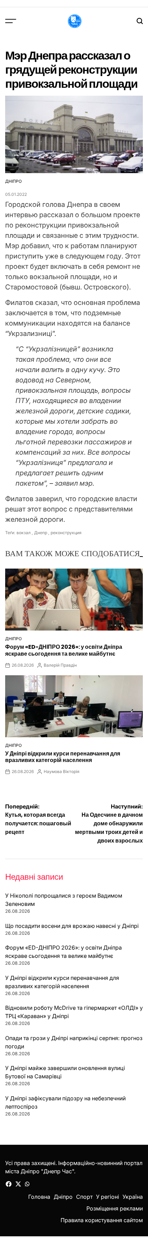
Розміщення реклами (114, 1208)
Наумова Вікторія (62, 771)
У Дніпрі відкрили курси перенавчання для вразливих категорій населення (62, 757)
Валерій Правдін (60, 665)
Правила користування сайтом (102, 1220)
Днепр (40, 532)
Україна (133, 1196)
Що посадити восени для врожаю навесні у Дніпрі (72, 925)
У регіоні (107, 1196)
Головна (39, 1196)
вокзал (24, 532)
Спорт (84, 1196)
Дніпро (13, 181)
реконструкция (66, 532)
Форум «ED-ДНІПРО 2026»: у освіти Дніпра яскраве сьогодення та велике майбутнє (63, 650)
